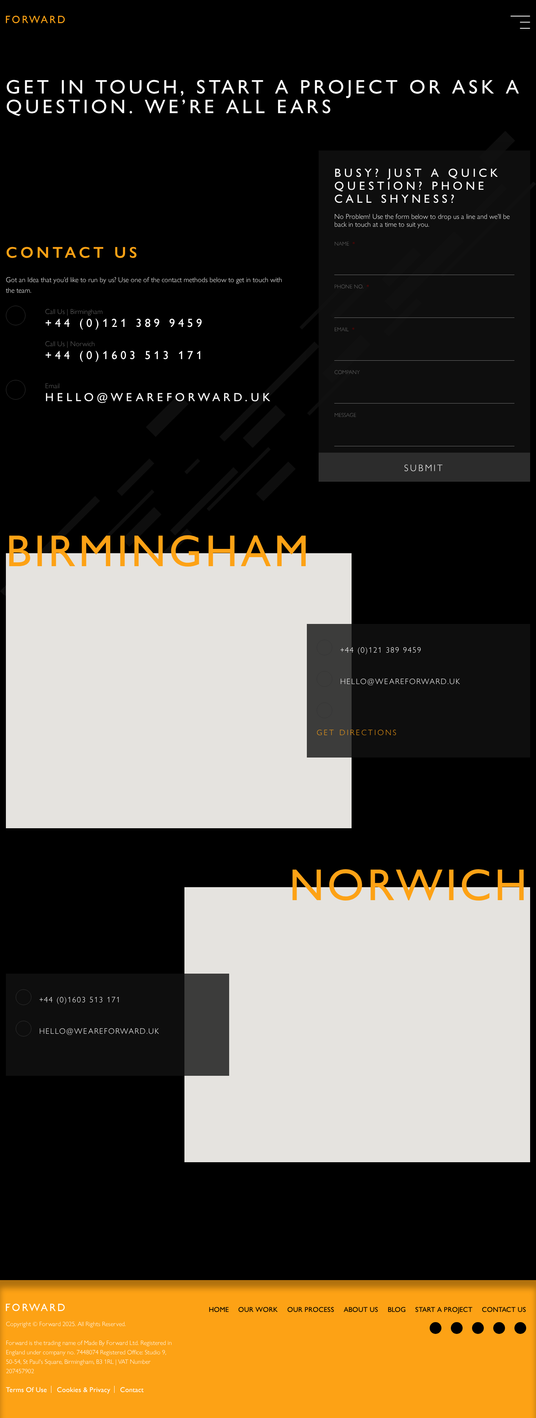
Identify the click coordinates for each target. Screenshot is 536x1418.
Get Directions (359, 731)
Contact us (504, 1309)
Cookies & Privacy (83, 1389)
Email (344, 328)
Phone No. (351, 286)
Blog (397, 1309)
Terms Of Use (26, 1389)
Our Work (258, 1309)
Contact (132, 1389)
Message (345, 414)
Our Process (310, 1309)
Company (347, 371)
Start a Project (443, 1309)
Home (219, 1309)
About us (361, 1309)
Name (344, 243)
